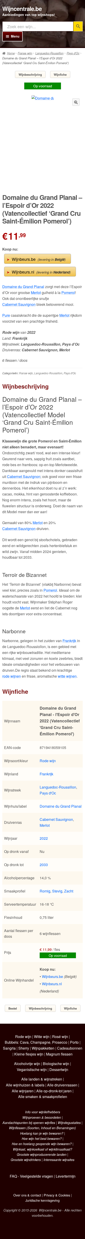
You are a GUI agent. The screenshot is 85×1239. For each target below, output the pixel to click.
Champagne (40, 1042)
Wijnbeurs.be (36, 259)
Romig (45, 891)
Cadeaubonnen (69, 1048)
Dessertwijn (58, 1069)
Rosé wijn (60, 1036)
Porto (74, 1042)
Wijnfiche (60, 74)
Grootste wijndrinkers (26, 1159)
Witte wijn (41, 1036)
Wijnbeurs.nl (39, 272)
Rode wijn (48, 760)
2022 (44, 838)
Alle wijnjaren (23, 1090)
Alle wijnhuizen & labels (25, 1085)
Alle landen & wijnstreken (41, 1079)
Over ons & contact (27, 1195)
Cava (24, 1042)
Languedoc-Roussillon (49, 53)
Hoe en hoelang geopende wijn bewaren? (42, 1143)
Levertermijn (65, 1176)
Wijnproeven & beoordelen (41, 1117)
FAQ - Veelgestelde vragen (31, 1176)
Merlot (36, 292)
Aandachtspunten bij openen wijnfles (28, 1122)
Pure (6, 315)
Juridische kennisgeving (42, 1200)
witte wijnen (67, 676)
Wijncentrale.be (22, 8)
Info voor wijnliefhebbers (42, 1112)
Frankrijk (69, 640)
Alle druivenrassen (62, 1085)
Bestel (12, 1008)
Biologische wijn (56, 1063)
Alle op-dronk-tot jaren (54, 1090)
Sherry (23, 1048)
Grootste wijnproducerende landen (41, 1154)
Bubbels (11, 1042)
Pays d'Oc (73, 53)
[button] (76, 102)
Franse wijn (25, 53)
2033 (44, 864)
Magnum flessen (59, 1054)
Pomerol (68, 292)
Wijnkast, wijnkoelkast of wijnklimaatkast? (42, 1149)
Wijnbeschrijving (30, 74)
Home (11, 53)
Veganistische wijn (32, 1069)
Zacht (68, 891)
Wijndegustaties (69, 1122)
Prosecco (59, 1042)
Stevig (57, 891)
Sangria (9, 1048)
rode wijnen (11, 676)
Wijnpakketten (43, 1048)
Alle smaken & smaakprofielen (42, 1096)
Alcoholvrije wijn (27, 1063)
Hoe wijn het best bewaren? (42, 1138)
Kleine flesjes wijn (28, 1054)
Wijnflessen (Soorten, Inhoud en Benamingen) (42, 1128)
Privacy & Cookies (57, 1195)
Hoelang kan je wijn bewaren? (41, 1133)
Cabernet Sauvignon (19, 304)
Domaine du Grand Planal (23, 286)
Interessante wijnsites (59, 1159)
